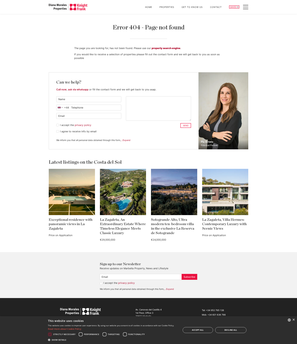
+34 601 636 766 (217, 314)
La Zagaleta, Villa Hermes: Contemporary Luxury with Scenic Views (224, 224)
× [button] (293, 320)
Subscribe (189, 276)
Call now (61, 89)
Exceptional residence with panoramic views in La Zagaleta (71, 224)
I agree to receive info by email (78, 131)
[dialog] (148, 330)
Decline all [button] (230, 330)
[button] (113, 340)
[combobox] (62, 107)
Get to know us (192, 7)
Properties (166, 7)
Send (185, 125)
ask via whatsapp (78, 89)
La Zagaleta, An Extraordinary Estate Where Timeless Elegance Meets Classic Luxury (123, 226)
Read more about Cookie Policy (64, 328)
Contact (216, 7)
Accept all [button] (198, 330)
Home (148, 7)
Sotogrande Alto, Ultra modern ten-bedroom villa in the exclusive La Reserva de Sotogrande (172, 226)
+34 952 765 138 (215, 310)
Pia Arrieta (207, 141)
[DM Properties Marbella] (68, 7)
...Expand (125, 140)
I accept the (75, 125)
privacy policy (83, 125)
